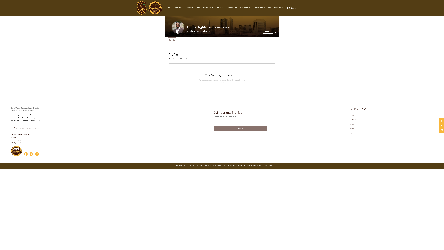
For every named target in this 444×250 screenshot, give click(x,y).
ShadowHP (247, 165)
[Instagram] (441, 130)
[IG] (37, 154)
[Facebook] (441, 121)
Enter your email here (224, 117)
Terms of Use (256, 165)
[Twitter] (441, 125)
